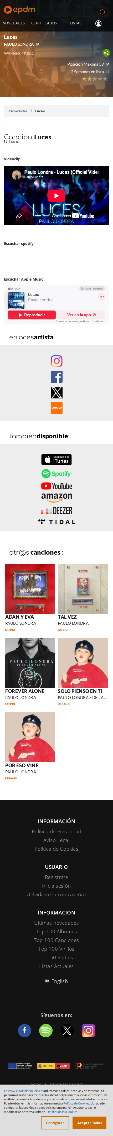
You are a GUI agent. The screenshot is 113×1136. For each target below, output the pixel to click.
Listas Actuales (56, 966)
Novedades (18, 111)
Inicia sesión (100, 24)
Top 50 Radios (56, 957)
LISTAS (75, 23)
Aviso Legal (56, 840)
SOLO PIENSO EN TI (80, 691)
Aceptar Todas (89, 1123)
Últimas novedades (56, 922)
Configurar (55, 1123)
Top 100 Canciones (56, 940)
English (60, 981)
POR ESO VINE (21, 765)
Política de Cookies (57, 848)
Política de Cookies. (76, 1103)
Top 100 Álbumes (56, 931)
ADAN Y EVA (19, 617)
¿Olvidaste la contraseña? (56, 894)
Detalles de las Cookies (62, 1112)
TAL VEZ (67, 617)
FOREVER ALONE (25, 691)
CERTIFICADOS (44, 23)
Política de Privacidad (56, 831)
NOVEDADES (14, 23)
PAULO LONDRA (19, 44)
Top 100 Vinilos (56, 948)
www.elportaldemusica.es (26, 1091)
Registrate (56, 877)
